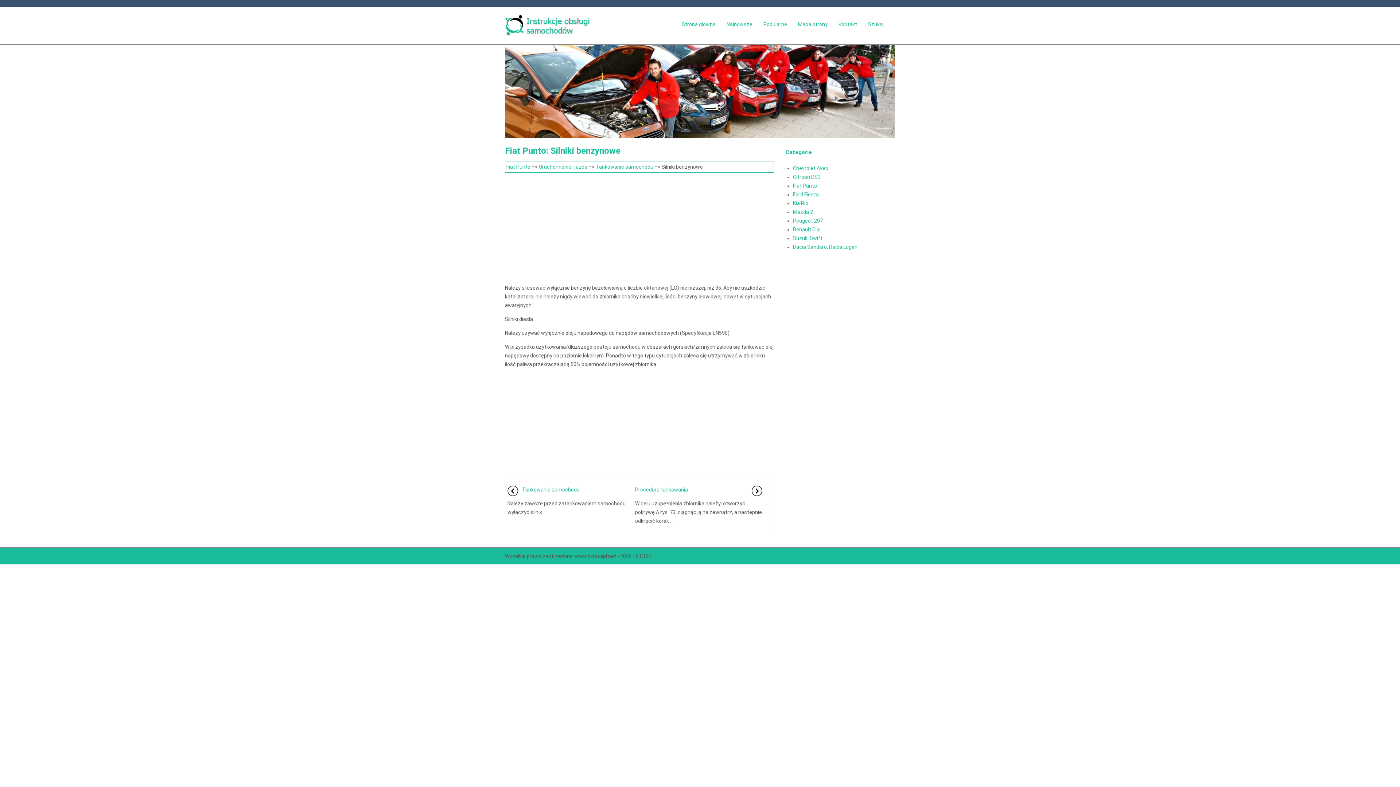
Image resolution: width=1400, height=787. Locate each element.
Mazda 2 (803, 212)
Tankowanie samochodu (624, 167)
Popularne (775, 24)
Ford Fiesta (806, 194)
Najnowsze (739, 24)
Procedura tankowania (661, 490)
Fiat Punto (518, 167)
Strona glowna (699, 24)
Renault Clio (807, 229)
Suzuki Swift (807, 238)
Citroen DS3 (807, 177)
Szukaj (876, 24)
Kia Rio (800, 203)
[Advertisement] (639, 227)
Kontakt (848, 24)
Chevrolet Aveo (810, 168)
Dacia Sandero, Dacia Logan (825, 247)
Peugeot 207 (808, 221)
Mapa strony (813, 24)
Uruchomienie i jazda (563, 167)
